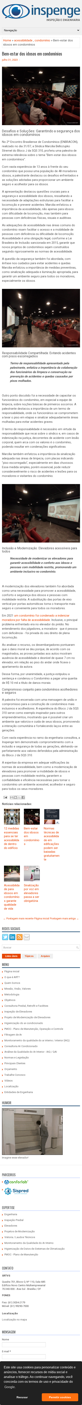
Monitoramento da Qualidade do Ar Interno (29, 1242)
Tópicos (29, 956)
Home (7, 40)
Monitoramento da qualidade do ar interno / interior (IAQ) (37, 1040)
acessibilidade (23, 40)
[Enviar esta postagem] (5, 797)
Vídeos (8, 1080)
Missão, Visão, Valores (17, 988)
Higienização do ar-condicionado (23, 1023)
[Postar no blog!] (16, 797)
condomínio (42, 40)
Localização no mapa (14, 1319)
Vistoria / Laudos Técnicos (19, 1237)
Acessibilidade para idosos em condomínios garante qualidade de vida (12, 897)
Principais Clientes (14, 1063)
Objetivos (9, 1000)
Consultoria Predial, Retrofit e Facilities (26, 1005)
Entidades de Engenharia (18, 1092)
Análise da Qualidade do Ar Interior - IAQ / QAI (30, 1051)
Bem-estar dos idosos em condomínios (32, 53)
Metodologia (11, 994)
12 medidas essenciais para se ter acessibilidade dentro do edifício (11, 838)
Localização (11, 1086)
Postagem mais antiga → (64, 918)
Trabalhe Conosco (14, 1074)
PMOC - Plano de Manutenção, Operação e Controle (33, 1028)
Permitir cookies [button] (60, 1397)
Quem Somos (12, 982)
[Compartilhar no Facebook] (23, 797)
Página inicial (41, 918)
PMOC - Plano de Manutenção (21, 1254)
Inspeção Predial (13, 1220)
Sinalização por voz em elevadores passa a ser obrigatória (31, 893)
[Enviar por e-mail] (12, 797)
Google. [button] (10, 1387)
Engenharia (10, 1214)
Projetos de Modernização (19, 1231)
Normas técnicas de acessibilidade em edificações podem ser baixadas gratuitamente (52, 844)
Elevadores (10, 1225)
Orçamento (10, 1069)
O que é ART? (12, 977)
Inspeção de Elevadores (18, 1011)
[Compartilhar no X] (19, 797)
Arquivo (45, 956)
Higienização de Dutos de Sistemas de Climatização (34, 1248)
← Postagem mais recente (18, 918)
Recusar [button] (22, 1397)
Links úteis (11, 956)
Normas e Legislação (16, 1057)
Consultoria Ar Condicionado (21, 1046)
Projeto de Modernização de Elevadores (27, 1017)
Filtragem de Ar (13, 1034)
